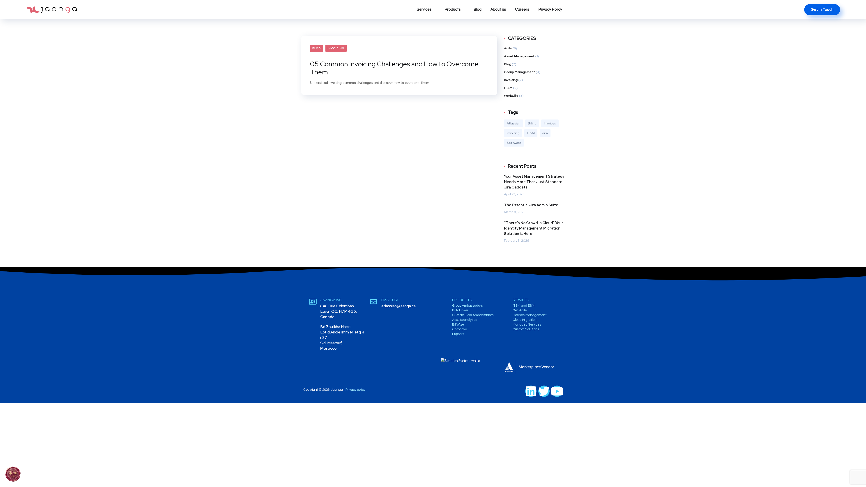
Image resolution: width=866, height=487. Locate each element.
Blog (477, 9)
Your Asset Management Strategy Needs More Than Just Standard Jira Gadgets (534, 182)
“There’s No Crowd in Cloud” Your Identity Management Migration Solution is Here (533, 228)
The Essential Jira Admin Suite (531, 205)
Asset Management (519, 56)
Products (453, 9)
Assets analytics (464, 320)
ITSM (508, 88)
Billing (532, 123)
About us (498, 9)
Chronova (459, 329)
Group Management (519, 72)
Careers (522, 9)
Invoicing (336, 48)
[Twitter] (544, 391)
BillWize (458, 324)
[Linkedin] (531, 391)
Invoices (550, 123)
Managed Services (527, 324)
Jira (545, 133)
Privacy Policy (550, 9)
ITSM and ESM (523, 305)
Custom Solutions (526, 329)
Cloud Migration (525, 320)
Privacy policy (355, 389)
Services (424, 9)
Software (514, 143)
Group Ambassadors (467, 305)
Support (458, 334)
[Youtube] (557, 391)
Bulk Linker (460, 310)
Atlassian (513, 123)
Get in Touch (822, 9)
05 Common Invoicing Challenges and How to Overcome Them (394, 68)
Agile (508, 48)
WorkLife (511, 96)
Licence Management (530, 315)
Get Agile (520, 310)
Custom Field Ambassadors (472, 315)
